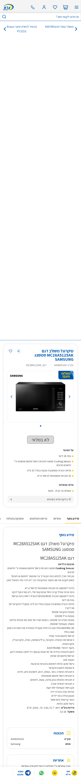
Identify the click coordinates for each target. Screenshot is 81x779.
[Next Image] (64, 396)
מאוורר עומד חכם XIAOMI (59, 27)
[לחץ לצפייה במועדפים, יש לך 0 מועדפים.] (55, 7)
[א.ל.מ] (8, 7)
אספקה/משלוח (15, 519)
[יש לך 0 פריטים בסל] (65, 7)
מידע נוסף (73, 519)
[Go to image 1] (40, 426)
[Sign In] (44, 7)
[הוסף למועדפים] (11, 351)
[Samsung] (16, 375)
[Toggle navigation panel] (76, 7)
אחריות (57, 519)
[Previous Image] (17, 396)
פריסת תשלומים (38, 519)
